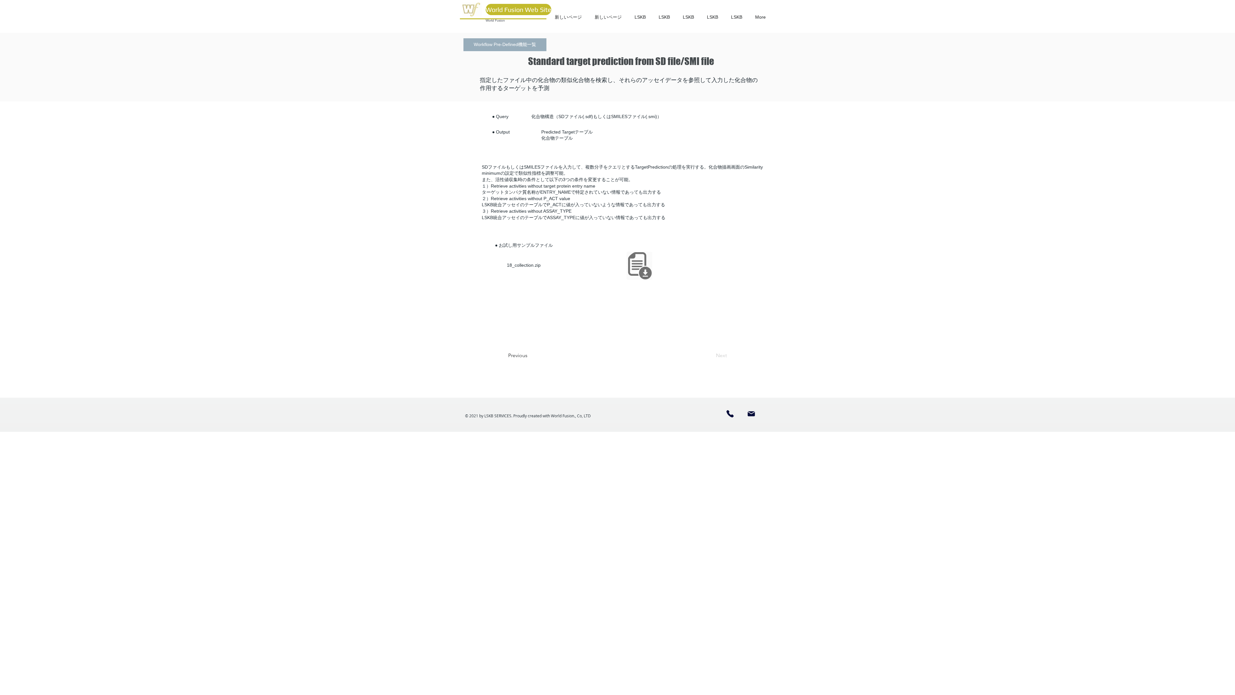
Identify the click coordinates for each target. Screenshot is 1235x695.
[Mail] (751, 413)
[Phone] (730, 413)
